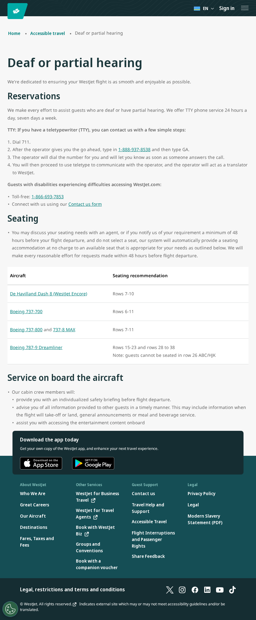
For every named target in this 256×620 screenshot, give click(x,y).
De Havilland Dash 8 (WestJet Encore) (48, 294)
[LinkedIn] (207, 589)
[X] (170, 589)
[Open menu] (245, 8)
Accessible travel (47, 33)
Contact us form (85, 204)
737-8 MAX (64, 329)
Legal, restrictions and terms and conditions (72, 589)
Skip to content (5, 12)
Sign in (226, 8)
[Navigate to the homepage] (18, 11)
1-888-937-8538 (134, 149)
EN (205, 8)
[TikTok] (232, 589)
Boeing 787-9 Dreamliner (36, 347)
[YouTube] (220, 589)
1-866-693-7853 (48, 196)
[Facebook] (195, 589)
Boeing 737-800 (26, 329)
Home (14, 33)
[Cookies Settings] (10, 609)
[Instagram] (182, 589)
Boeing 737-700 (26, 311)
